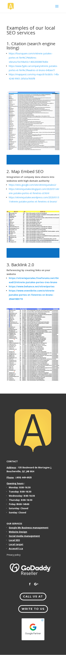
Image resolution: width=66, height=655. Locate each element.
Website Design (18, 531)
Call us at (33, 596)
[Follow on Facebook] (29, 584)
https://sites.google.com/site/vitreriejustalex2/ (32, 184)
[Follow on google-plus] (36, 584)
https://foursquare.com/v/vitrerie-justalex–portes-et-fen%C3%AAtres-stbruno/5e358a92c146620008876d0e (31, 57)
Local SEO (14, 540)
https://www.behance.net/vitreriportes (31, 286)
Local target (16, 544)
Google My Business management (28, 527)
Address (11, 467)
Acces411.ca (16, 548)
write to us (33, 608)
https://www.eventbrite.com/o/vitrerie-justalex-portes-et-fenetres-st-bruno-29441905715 (32, 294)
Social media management (24, 535)
